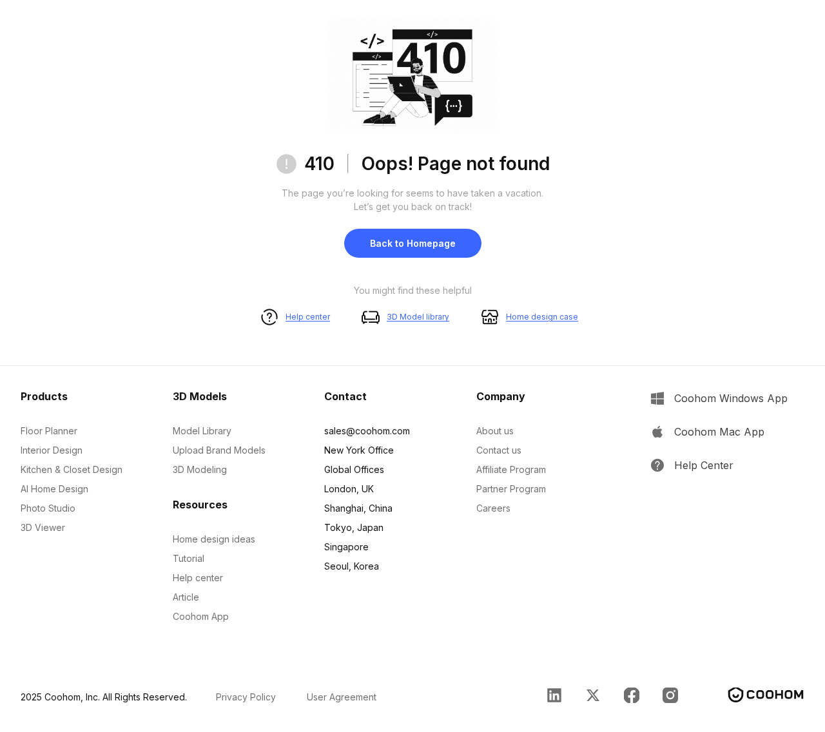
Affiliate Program (511, 469)
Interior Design (51, 450)
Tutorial (188, 558)
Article (186, 597)
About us (495, 430)
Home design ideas (214, 539)
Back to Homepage (413, 243)
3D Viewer (43, 527)
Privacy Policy (246, 696)
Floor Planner (49, 430)
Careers (493, 508)
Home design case (542, 317)
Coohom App (201, 616)
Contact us (498, 450)
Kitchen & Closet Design (71, 469)
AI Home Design (54, 488)
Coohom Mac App (719, 431)
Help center (308, 317)
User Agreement (341, 696)
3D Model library (418, 317)
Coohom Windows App (731, 398)
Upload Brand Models (219, 450)
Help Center (703, 465)
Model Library (202, 430)
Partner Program (511, 488)
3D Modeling (200, 469)
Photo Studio (48, 508)
